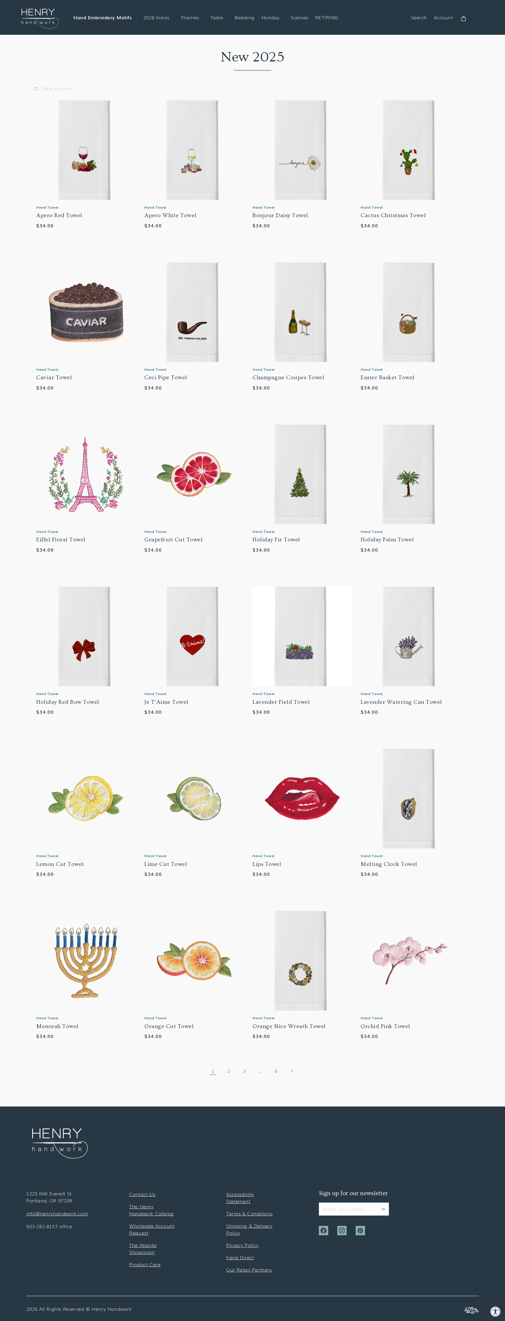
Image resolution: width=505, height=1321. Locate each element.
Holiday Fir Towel (276, 539)
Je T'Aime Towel (166, 702)
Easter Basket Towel (388, 377)
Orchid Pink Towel (385, 1026)
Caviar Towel (54, 377)
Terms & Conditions (249, 1213)
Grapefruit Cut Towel (173, 539)
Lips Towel (266, 864)
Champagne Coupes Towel (288, 377)
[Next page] (292, 1070)
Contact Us (142, 1194)
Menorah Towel (57, 1026)
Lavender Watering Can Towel (401, 702)
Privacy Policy (242, 1244)
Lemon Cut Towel (60, 864)
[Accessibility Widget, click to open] (495, 1311)
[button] (53, 88)
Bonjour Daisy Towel (280, 215)
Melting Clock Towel (389, 864)
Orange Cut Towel (169, 1026)
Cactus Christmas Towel (393, 215)
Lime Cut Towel (165, 864)
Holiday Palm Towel (387, 539)
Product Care (144, 1264)
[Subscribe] (382, 1208)
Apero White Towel (170, 215)
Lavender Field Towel (281, 702)
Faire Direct (240, 1257)
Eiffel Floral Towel (61, 539)
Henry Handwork (112, 1308)
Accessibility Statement (240, 1197)
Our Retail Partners (248, 1269)
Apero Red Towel (59, 215)
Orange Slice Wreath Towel (289, 1026)
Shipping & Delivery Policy (249, 1229)
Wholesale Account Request (151, 1229)
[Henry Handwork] (60, 1156)
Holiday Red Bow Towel (67, 702)
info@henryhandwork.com (57, 1213)
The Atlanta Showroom (143, 1248)
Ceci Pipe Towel (165, 377)
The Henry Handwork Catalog (151, 1210)
